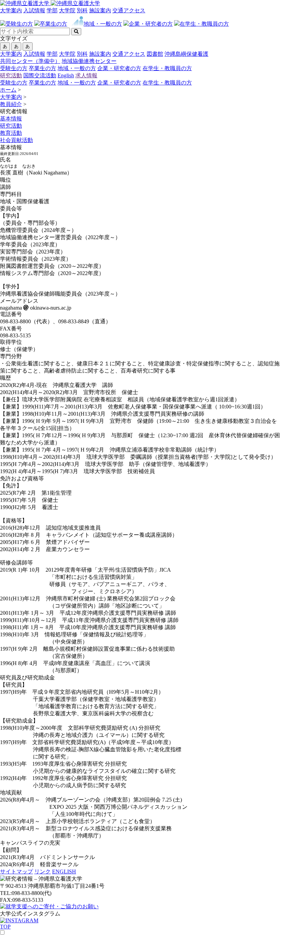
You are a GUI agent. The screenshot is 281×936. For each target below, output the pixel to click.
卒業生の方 (42, 68)
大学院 (67, 10)
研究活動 (11, 75)
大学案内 (11, 10)
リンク (42, 871)
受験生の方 (13, 68)
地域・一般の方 (77, 68)
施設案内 (100, 10)
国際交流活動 (39, 75)
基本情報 (11, 118)
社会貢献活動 (16, 140)
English (66, 75)
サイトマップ (16, 871)
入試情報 (34, 10)
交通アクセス (128, 10)
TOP (5, 927)
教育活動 (11, 133)
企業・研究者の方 (119, 68)
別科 (82, 10)
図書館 (155, 54)
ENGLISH (64, 871)
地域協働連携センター (89, 61)
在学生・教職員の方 (167, 68)
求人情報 (86, 75)
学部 (52, 10)
